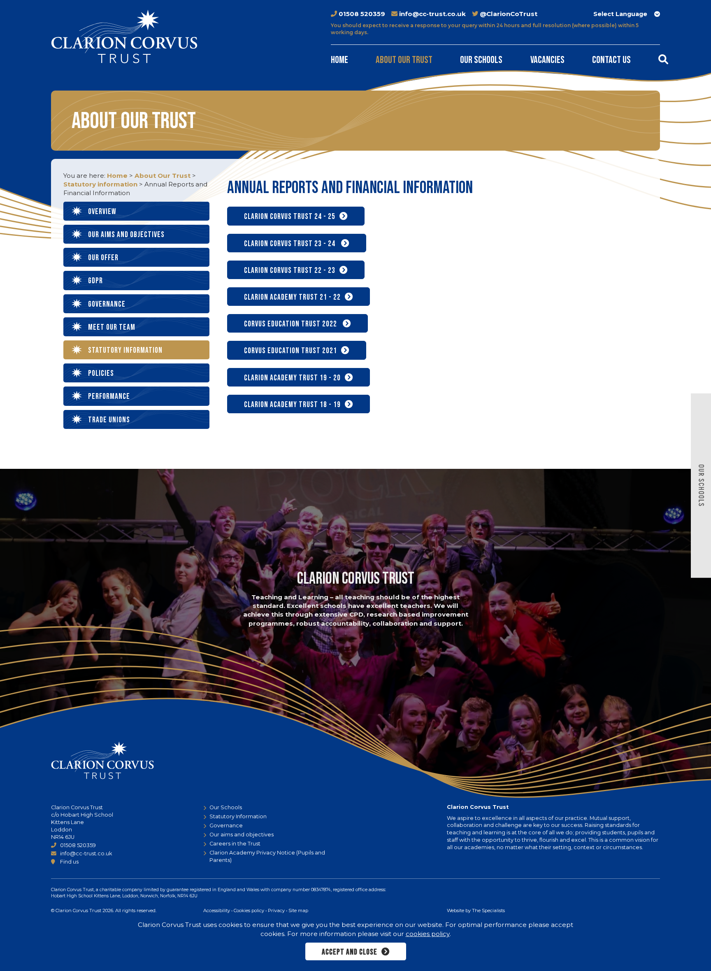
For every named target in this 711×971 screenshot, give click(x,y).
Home (339, 60)
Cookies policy (249, 910)
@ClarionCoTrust (508, 14)
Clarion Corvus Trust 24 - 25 (289, 216)
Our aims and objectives (126, 235)
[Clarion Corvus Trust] (124, 36)
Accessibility (216, 910)
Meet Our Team (111, 327)
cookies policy (428, 934)
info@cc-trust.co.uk (432, 14)
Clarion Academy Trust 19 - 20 (292, 378)
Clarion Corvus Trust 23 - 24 (290, 244)
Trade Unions (109, 420)
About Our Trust (404, 60)
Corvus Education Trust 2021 (290, 351)
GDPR (95, 281)
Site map (298, 910)
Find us (69, 862)
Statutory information (100, 184)
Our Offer (103, 258)
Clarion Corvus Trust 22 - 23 (289, 270)
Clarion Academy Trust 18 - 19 (292, 405)
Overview (102, 212)
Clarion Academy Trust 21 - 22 (292, 297)
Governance (106, 304)
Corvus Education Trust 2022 (291, 324)
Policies (101, 373)
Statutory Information (238, 816)
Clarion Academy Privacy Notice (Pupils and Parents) (267, 856)
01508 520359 (362, 14)
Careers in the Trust (234, 844)
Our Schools (481, 60)
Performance (109, 396)
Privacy (276, 910)
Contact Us (611, 60)
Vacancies (547, 60)
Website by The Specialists (476, 910)
